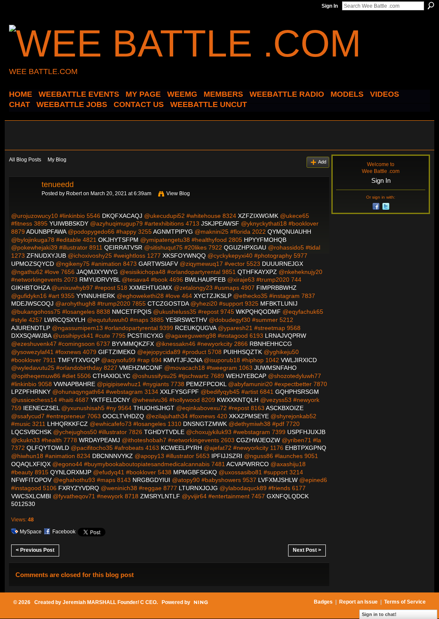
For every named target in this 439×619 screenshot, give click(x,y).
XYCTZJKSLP (213, 295)
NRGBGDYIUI (151, 479)
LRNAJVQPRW (285, 335)
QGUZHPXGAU (245, 247)
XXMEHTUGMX (150, 287)
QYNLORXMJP (70, 472)
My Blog (57, 160)
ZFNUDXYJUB (46, 255)
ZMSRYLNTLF (160, 496)
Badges (323, 602)
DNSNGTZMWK (205, 423)
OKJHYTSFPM (118, 239)
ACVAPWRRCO (247, 464)
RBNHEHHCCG (271, 343)
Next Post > (307, 550)
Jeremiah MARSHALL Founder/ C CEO (109, 602)
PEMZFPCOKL (206, 384)
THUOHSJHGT (153, 408)
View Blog (178, 193)
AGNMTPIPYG (173, 231)
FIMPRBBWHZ (276, 287)
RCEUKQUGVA (195, 327)
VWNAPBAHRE (74, 384)
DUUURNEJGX (282, 263)
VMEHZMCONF (140, 367)
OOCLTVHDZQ (123, 416)
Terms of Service (405, 602)
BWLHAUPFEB (205, 279)
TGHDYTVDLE (164, 432)
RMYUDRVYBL (99, 279)
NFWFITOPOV (31, 479)
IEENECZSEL (41, 408)
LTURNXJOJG (198, 488)
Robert (74, 193)
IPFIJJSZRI (226, 455)
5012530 (23, 503)
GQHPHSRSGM (297, 391)
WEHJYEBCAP (246, 375)
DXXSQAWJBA (31, 335)
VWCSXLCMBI (31, 496)
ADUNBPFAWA (46, 231)
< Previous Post (35, 550)
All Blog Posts (25, 160)
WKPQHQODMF (258, 311)
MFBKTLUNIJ (279, 303)
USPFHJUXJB (306, 432)
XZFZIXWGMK (258, 215)
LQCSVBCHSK (31, 432)
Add (322, 161)
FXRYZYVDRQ (78, 488)
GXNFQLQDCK (288, 496)
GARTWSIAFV (158, 263)
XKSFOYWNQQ (184, 255)
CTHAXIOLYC (111, 375)
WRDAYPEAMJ (99, 440)
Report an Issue (358, 602)
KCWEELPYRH (181, 447)
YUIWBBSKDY (68, 223)
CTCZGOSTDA (168, 303)
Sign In (330, 6)
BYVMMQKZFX (133, 343)
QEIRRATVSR (123, 247)
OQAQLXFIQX (31, 464)
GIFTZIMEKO (116, 351)
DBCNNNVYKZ (112, 455)
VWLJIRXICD (299, 360)
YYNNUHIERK (95, 295)
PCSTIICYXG (145, 335)
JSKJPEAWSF (220, 223)
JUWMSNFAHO (275, 367)
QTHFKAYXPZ (257, 271)
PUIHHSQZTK (242, 351)
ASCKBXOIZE (285, 408)
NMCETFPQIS (131, 311)
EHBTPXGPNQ (305, 447)
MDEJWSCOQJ (32, 303)
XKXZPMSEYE (249, 416)
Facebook (63, 532)
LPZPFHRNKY (31, 391)
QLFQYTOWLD (48, 447)
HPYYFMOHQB (265, 239)
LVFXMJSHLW (278, 479)
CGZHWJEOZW (258, 440)
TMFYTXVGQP (78, 360)
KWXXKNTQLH (238, 399)
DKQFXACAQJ (122, 215)
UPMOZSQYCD (32, 263)
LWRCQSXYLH (64, 319)
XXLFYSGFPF (179, 391)
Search (430, 5)
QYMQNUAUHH (289, 231)
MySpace (31, 532)
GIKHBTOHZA (30, 287)
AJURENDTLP (30, 327)
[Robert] (22, 204)
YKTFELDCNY (110, 399)
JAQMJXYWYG (97, 271)
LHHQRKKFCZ (67, 423)
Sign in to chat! (379, 614)
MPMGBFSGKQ (195, 472)
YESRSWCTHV (186, 319)
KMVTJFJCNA (182, 360)
